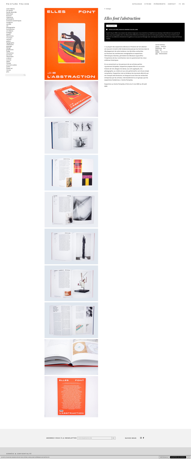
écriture (8, 15)
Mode (8, 51)
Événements (160, 4)
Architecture (10, 29)
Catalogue (137, 4)
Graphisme (9, 49)
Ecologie (9, 32)
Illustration (10, 53)
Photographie (10, 27)
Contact (172, 4)
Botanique (9, 14)
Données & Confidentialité (19, 454)
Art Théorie (9, 31)
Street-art (9, 68)
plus (7, 72)
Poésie (8, 41)
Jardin (8, 67)
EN (183, 4)
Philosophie (10, 19)
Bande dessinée (11, 12)
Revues (8, 70)
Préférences (164, 457)
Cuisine (8, 60)
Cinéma (8, 58)
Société (8, 24)
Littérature (9, 17)
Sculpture (9, 22)
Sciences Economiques (13, 21)
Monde (8, 63)
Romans (8, 39)
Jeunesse (9, 55)
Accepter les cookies (178, 457)
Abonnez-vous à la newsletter (61, 438)
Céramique (9, 56)
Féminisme (10, 36)
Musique (9, 38)
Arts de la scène (11, 65)
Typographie (10, 43)
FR (180, 4)
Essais (8, 34)
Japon (8, 61)
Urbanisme (10, 44)
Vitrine (147, 4)
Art (7, 26)
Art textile (9, 10)
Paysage (9, 46)
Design (8, 48)
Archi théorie (10, 9)
